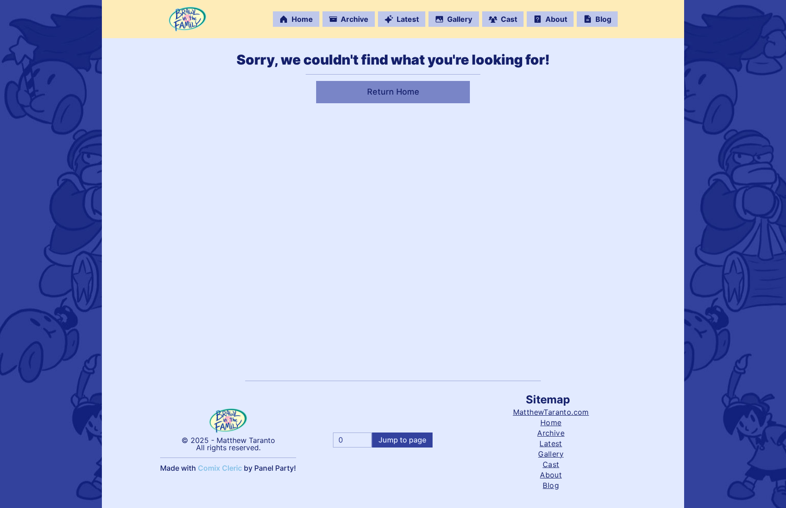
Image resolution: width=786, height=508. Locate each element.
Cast (509, 19)
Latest (408, 19)
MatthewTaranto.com (551, 412)
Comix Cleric (220, 468)
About (556, 19)
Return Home (393, 91)
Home (302, 19)
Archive (354, 19)
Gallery (459, 19)
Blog (603, 19)
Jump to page (402, 439)
